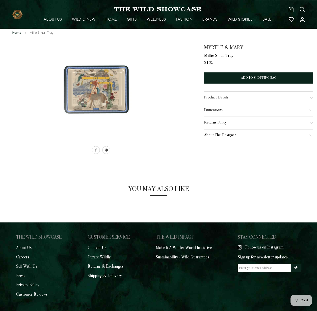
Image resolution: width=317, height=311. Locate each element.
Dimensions (213, 110)
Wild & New (84, 19)
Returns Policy (215, 122)
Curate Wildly (99, 257)
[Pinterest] (106, 150)
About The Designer (220, 135)
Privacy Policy (27, 285)
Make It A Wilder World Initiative (184, 248)
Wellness (156, 19)
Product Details (216, 97)
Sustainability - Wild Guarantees (182, 257)
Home (111, 19)
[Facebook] (96, 150)
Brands (209, 19)
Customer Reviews (32, 295)
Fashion (184, 19)
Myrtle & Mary (223, 48)
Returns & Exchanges (106, 267)
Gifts (132, 19)
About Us (53, 19)
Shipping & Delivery (105, 276)
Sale (267, 19)
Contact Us (97, 248)
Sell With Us (26, 267)
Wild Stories (240, 19)
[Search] (302, 9)
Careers (22, 257)
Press (20, 276)
